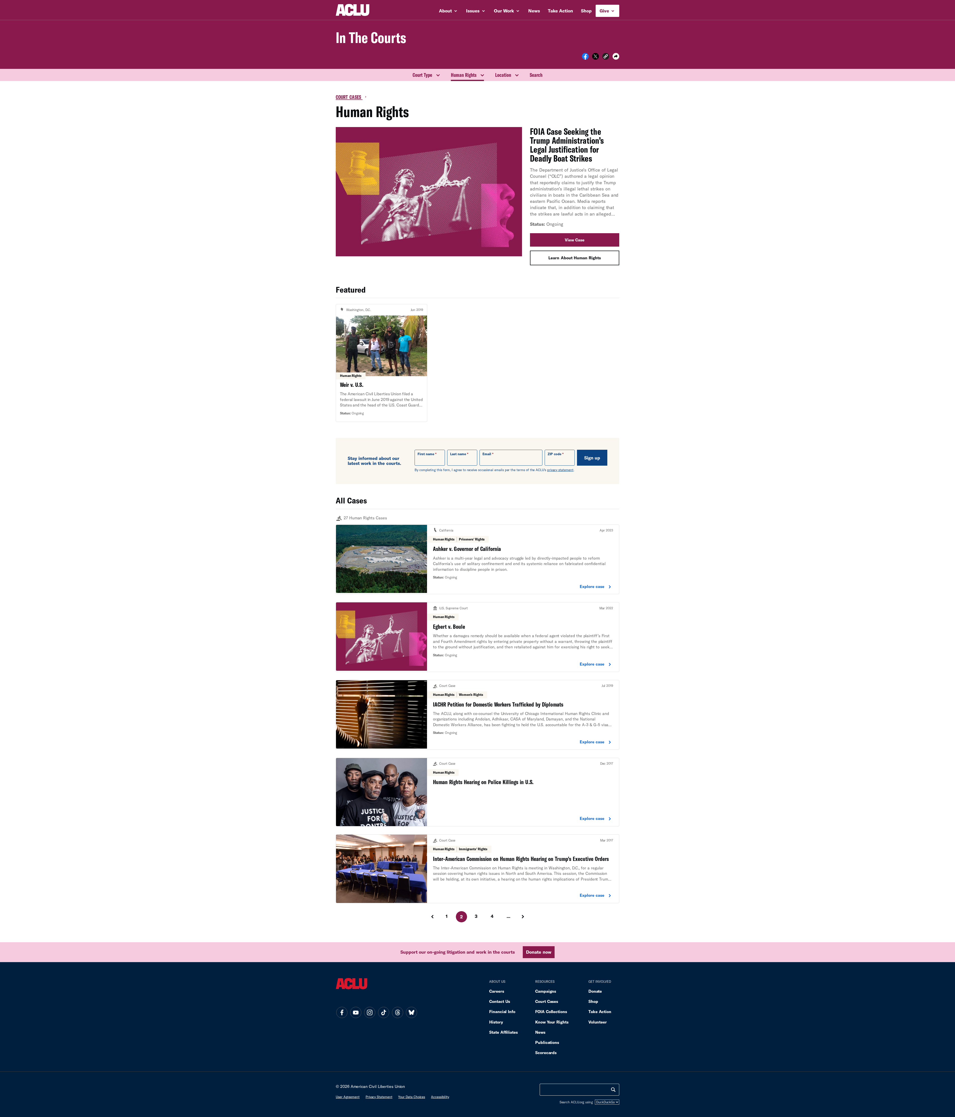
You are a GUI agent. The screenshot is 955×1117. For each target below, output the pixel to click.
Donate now (538, 952)
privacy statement (560, 470)
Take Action (560, 10)
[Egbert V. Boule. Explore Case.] (477, 637)
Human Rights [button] (464, 75)
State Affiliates (503, 1032)
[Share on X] (595, 58)
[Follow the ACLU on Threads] (397, 1013)
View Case (574, 239)
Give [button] (605, 10)
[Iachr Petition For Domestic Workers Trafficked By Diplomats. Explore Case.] (477, 715)
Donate (595, 991)
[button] (605, 57)
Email (486, 454)
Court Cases (349, 97)
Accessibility (440, 1097)
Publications (547, 1042)
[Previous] (432, 917)
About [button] (446, 10)
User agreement (348, 1097)
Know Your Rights (552, 1022)
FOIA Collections (551, 1011)
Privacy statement (379, 1097)
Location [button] (503, 75)
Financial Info (502, 1011)
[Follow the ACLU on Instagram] (370, 1013)
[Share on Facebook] (585, 58)
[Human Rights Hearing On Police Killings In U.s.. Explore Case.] (477, 792)
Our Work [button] (504, 10)
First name (426, 454)
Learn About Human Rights (574, 257)
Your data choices (411, 1097)
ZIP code (554, 454)
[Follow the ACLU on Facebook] (342, 1013)
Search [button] (536, 75)
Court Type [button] (422, 75)
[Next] (523, 917)
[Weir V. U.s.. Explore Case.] (381, 363)
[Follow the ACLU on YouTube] (356, 1013)
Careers (496, 991)
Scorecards (546, 1052)
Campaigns (545, 991)
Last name (458, 454)
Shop (586, 10)
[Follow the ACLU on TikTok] (383, 1013)
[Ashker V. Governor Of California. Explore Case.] (477, 559)
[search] (613, 1090)
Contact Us (499, 1001)
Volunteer (597, 1022)
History (496, 1022)
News (534, 10)
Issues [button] (473, 10)
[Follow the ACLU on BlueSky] (411, 1013)
